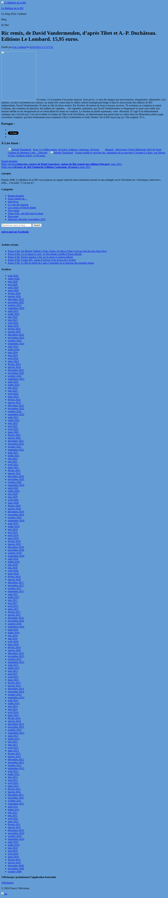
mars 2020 (13, 502)
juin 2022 (13, 423)
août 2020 (13, 488)
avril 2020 (13, 499)
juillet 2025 (14, 314)
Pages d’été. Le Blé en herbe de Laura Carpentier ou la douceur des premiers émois (51, 263)
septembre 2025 (16, 308)
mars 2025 (13, 325)
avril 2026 (13, 287)
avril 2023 (13, 393)
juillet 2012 (14, 774)
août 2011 (13, 806)
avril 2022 (13, 429)
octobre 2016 (14, 623)
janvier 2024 (14, 367)
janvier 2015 (14, 685)
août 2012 (13, 771)
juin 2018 (13, 564)
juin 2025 (13, 317)
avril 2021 (13, 464)
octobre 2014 (14, 694)
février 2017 (14, 612)
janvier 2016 (14, 650)
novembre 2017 (16, 585)
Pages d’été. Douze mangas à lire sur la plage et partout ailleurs (40, 257)
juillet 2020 (14, 491)
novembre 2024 (16, 337)
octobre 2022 (14, 411)
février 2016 (14, 647)
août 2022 (13, 417)
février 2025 (14, 328)
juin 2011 (13, 812)
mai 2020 (13, 497)
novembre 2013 (16, 727)
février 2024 (14, 364)
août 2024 (13, 346)
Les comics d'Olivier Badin (22, 207)
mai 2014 (13, 709)
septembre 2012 (16, 768)
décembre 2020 (16, 476)
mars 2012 (13, 786)
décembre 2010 (16, 830)
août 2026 (13, 275)
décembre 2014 (16, 688)
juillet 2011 (13, 809)
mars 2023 (13, 396)
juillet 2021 (14, 455)
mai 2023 (13, 390)
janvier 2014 (14, 721)
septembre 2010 (16, 839)
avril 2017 (13, 606)
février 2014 (14, 718)
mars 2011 (13, 821)
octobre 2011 (14, 800)
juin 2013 (13, 741)
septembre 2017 (16, 591)
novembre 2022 (16, 408)
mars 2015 (13, 679)
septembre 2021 (16, 449)
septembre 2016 (16, 626)
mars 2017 (13, 609)
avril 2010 (13, 853)
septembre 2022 (16, 414)
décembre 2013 (16, 724)
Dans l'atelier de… (17, 198)
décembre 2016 (16, 617)
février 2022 (14, 435)
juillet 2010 (14, 845)
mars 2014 (13, 715)
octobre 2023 (14, 376)
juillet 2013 (14, 738)
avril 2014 (13, 712)
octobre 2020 (14, 482)
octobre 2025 (14, 305)
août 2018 (13, 558)
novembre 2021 (16, 443)
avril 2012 (13, 783)
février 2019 (14, 541)
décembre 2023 (16, 370)
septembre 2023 (16, 379)
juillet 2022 (14, 420)
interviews (13, 201)
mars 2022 (13, 432)
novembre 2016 (16, 620)
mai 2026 (13, 284)
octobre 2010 (14, 836)
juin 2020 (13, 494)
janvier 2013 (14, 756)
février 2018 (14, 576)
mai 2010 (13, 850)
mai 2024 (13, 355)
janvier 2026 (14, 296)
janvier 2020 (14, 508)
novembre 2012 (16, 762)
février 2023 (14, 399)
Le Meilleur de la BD (12, 8)
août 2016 (13, 629)
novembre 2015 (16, 656)
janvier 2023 (14, 402)
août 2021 (13, 452)
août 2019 (13, 523)
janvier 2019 (14, 544)
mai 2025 (13, 320)
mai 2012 (13, 780)
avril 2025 (13, 323)
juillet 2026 (14, 278)
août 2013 (13, 735)
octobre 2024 (14, 340)
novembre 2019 (16, 514)
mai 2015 (13, 674)
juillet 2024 (14, 349)
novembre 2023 (16, 373)
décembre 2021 (16, 440)
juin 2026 (13, 281)
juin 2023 (13, 387)
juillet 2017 (14, 597)
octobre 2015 (14, 659)
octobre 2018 (14, 553)
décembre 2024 (16, 334)
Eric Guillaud (19, 47)
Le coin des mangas (18, 204)
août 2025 (13, 311)
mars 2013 (13, 750)
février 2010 (14, 859)
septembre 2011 (16, 803)
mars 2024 (13, 361)
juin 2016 (13, 635)
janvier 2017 (14, 615)
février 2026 (14, 293)
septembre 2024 (16, 343)
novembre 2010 (16, 833)
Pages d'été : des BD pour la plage (25, 213)
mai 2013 (13, 744)
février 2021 (14, 470)
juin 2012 (13, 777)
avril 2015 (13, 676)
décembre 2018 (16, 547)
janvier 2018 (14, 579)
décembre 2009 (16, 865)
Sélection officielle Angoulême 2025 (27, 219)
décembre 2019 (16, 511)
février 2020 (14, 505)
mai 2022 (13, 426)
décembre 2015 (16, 653)
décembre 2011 (16, 794)
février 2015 (14, 682)
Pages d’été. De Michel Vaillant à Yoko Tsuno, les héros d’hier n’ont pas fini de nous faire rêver (57, 251)
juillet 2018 (14, 561)
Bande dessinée (9, 161)
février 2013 (14, 753)
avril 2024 (13, 358)
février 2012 (14, 789)
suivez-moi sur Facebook (15, 231)
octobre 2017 (14, 588)
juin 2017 (13, 600)
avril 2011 (13, 818)
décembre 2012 (16, 759)
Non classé (13, 210)
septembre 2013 (16, 733)
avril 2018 (13, 570)
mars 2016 (13, 644)
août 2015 (13, 665)
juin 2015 (13, 671)
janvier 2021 (14, 473)
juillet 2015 (14, 668)
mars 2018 (13, 573)
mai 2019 (13, 532)
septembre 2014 (16, 697)
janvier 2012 (14, 792)
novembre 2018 (16, 550)
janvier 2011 (14, 827)
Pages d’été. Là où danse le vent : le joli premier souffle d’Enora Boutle (45, 254)
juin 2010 (13, 848)
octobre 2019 (14, 517)
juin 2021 (13, 458)
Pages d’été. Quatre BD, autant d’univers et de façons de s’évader (42, 260)
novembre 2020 (16, 479)
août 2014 (13, 700)
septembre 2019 (16, 520)
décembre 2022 (16, 405)
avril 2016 (13, 641)
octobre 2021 (14, 446)
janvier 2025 (14, 331)
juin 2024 (13, 352)
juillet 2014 (14, 703)
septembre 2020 (16, 485)
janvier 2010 (14, 862)
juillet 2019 (14, 526)
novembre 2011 (16, 797)
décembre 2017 (16, 582)
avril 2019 (13, 535)
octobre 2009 (14, 871)
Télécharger (7, 882)
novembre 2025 (16, 302)
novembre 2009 (16, 868)
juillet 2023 (14, 384)
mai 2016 (13, 638)
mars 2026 (13, 290)
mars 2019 (13, 538)
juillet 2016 (14, 632)
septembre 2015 (16, 662)
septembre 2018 (16, 556)
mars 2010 (13, 856)
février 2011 (14, 824)
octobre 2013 (14, 730)
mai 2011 (12, 815)
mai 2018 (13, 567)
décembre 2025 (16, 299)
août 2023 (13, 382)
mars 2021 (13, 467)
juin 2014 (13, 706)
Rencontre (13, 216)
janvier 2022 (14, 438)
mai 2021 (13, 461)
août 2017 (13, 594)
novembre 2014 (16, 691)
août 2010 (13, 842)
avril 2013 (13, 747)
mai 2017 (13, 603)
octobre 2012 (14, 765)
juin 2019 (13, 529)
